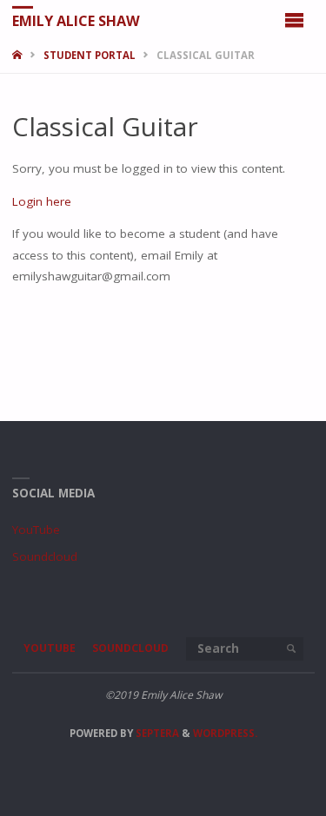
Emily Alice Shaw (76, 20)
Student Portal (89, 55)
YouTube (36, 529)
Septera (156, 733)
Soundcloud (44, 556)
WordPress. (225, 733)
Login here (41, 201)
